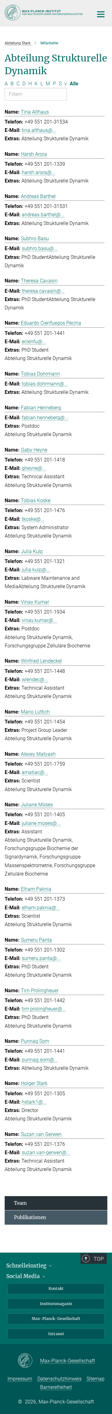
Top (99, 1259)
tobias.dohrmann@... (45, 384)
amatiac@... (35, 772)
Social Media (23, 1276)
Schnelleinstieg (27, 1266)
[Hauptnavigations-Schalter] (101, 14)
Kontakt (56, 1288)
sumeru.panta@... (41, 958)
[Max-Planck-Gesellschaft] (28, 1360)
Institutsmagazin (56, 1303)
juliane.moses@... (41, 823)
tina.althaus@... (39, 130)
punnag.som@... (40, 1060)
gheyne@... (34, 468)
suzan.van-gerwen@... (46, 1152)
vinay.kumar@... (39, 620)
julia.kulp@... (36, 570)
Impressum (19, 1379)
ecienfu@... (34, 341)
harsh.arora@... (38, 172)
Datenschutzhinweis (59, 1379)
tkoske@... (33, 519)
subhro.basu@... (40, 248)
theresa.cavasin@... (43, 291)
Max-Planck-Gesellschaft (56, 1318)
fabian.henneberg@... (45, 418)
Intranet (56, 1333)
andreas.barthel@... (43, 215)
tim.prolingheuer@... (44, 1009)
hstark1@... (34, 1102)
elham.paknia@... (41, 908)
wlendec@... (35, 679)
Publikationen (30, 1217)
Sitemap (95, 1379)
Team (20, 1203)
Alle (74, 84)
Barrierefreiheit (56, 1387)
